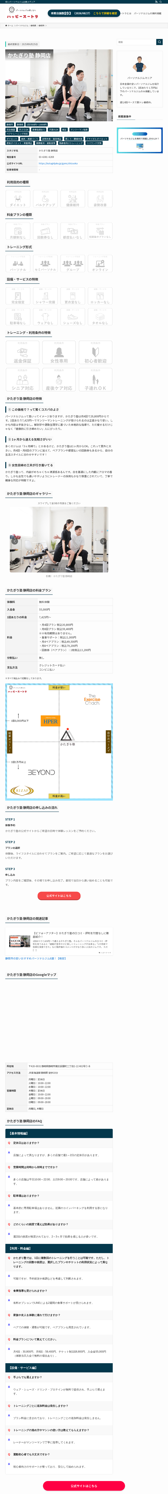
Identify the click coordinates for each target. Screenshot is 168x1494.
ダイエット (12, 138)
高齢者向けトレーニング (71, 143)
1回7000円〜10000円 (37, 124)
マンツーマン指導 (79, 129)
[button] (103, 541)
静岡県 (20, 124)
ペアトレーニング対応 (17, 133)
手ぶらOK (23, 129)
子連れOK (53, 129)
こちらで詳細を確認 (105, 13)
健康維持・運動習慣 (45, 143)
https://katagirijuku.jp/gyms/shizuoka (58, 163)
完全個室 (11, 129)
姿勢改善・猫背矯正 (51, 138)
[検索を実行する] (159, 42)
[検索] (160, 2)
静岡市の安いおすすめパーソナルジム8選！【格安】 (36, 958)
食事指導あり (38, 129)
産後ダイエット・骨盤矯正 (19, 143)
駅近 (64, 129)
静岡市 (10, 124)
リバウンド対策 (94, 143)
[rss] (156, 2)
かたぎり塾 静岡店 (62, 576)
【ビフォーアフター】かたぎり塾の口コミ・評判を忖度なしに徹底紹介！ (71, 935)
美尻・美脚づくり (29, 138)
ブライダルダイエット (96, 138)
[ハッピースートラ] (22, 13)
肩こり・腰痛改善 (73, 138)
